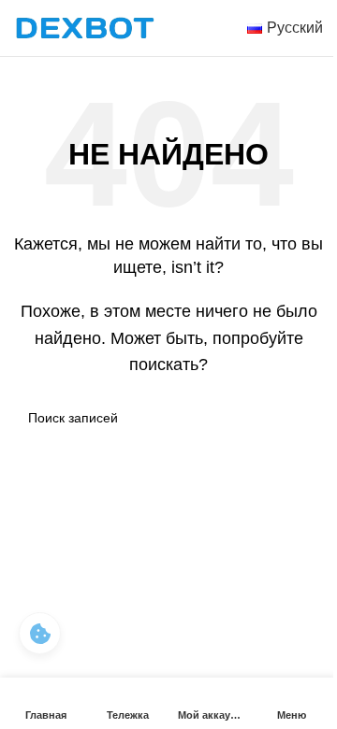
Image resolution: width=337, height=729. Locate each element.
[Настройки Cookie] (40, 633)
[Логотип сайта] (84, 27)
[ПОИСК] (301, 417)
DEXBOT (115, 508)
